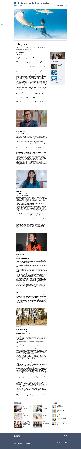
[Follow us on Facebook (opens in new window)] (64, 437)
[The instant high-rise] (37, 408)
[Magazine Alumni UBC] (32, 4)
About (24, 435)
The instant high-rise (46, 406)
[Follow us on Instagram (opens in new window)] (66, 437)
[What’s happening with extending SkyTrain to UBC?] (54, 419)
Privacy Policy (20, 443)
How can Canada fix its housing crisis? (27, 406)
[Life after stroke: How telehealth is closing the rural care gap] (54, 411)
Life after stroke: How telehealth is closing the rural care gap (62, 410)
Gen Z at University (55, 61)
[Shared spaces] (18, 416)
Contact (41, 435)
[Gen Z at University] (57, 55)
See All (57, 82)
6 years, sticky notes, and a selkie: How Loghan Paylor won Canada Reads (62, 415)
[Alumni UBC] (60, 5)
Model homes (45, 421)
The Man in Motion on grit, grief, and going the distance (61, 406)
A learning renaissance (60, 71)
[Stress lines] (37, 416)
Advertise (32, 435)
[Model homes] (37, 424)
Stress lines (45, 413)
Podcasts (54, 403)
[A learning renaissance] (54, 72)
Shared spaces (26, 413)
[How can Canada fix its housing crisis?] (18, 408)
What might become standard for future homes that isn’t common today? (27, 423)
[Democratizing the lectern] (54, 78)
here (17, 346)
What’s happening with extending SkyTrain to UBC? (61, 418)
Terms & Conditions (27, 443)
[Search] (66, 3)
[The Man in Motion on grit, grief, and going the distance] (54, 406)
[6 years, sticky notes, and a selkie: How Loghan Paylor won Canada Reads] (54, 415)
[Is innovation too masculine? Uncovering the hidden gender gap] (54, 423)
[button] (66, 5)
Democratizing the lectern (61, 77)
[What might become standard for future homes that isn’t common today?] (18, 424)
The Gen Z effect (60, 65)
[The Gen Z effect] (54, 66)
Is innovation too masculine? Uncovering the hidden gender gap (62, 423)
